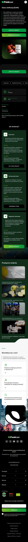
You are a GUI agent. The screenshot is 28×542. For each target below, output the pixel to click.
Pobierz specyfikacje (14, 35)
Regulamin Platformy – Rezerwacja (14, 533)
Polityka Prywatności (14, 525)
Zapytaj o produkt (14, 30)
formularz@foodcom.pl (14, 462)
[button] (14, 368)
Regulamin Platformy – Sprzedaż (14, 536)
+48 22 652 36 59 (14, 465)
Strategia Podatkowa (14, 531)
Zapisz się (14, 510)
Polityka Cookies (14, 528)
